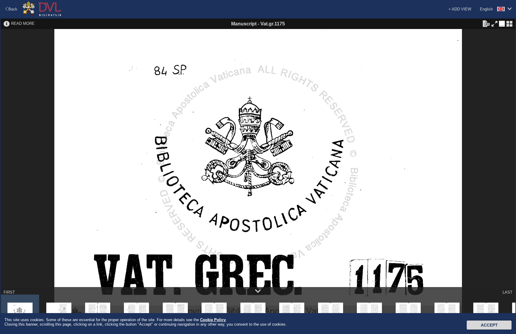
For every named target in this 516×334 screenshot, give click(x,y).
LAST (507, 292)
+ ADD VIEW (460, 9)
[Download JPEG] (486, 23)
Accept (489, 325)
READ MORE (23, 23)
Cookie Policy (213, 320)
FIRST (9, 292)
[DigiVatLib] (41, 15)
